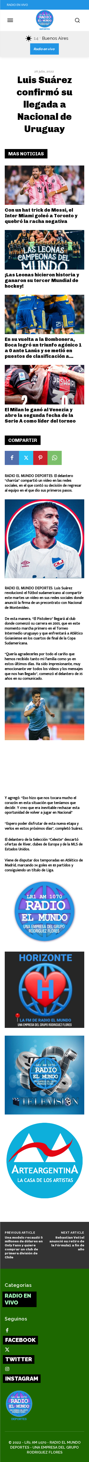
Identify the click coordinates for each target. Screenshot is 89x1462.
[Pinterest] (40, 458)
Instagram (21, 1378)
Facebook (20, 1340)
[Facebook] (12, 458)
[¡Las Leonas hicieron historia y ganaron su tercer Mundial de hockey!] (44, 250)
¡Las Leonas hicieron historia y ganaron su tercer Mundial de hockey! (42, 280)
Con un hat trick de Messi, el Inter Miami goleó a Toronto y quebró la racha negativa (41, 215)
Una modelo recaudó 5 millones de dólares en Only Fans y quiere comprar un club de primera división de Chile (24, 1247)
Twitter (18, 1359)
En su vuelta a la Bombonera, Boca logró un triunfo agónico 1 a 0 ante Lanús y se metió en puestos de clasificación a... (43, 347)
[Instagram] (7, 1369)
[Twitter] (26, 458)
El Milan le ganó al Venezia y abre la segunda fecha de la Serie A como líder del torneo (40, 415)
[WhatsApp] (54, 458)
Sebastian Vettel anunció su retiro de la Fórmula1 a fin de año (66, 1243)
